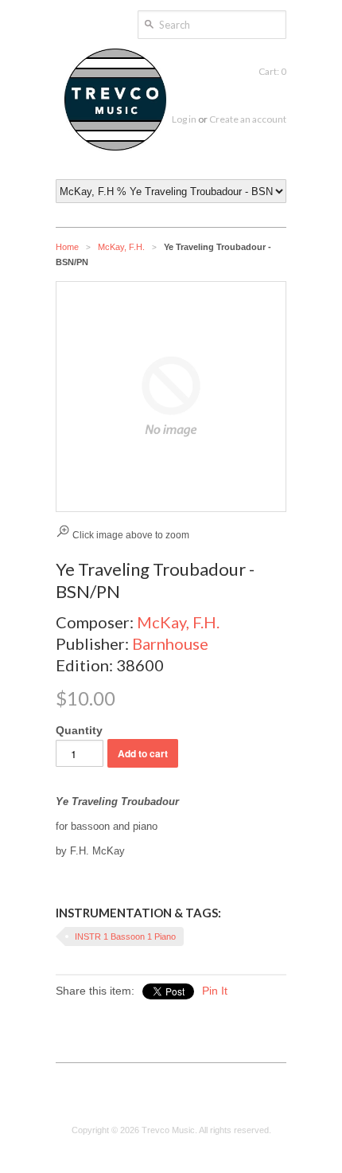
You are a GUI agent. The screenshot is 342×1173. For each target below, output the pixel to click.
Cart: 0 (272, 71)
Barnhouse (170, 643)
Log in (184, 119)
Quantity (79, 730)
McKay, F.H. (121, 247)
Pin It (214, 990)
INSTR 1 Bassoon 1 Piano (125, 936)
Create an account (247, 119)
